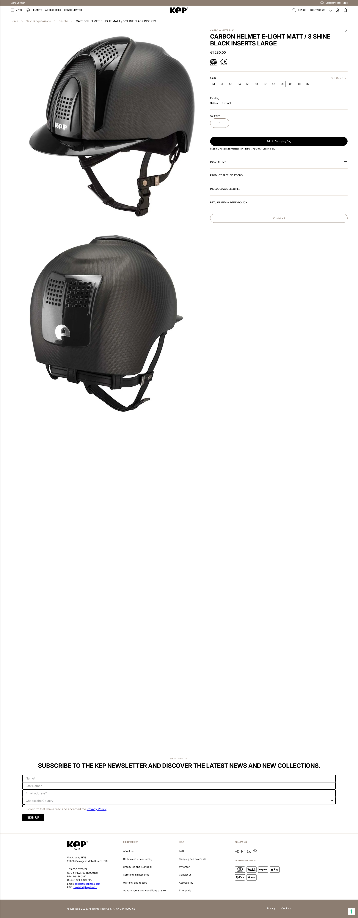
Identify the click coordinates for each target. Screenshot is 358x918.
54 (239, 83)
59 (282, 83)
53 (230, 83)
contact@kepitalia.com (87, 883)
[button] (16, 10)
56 (256, 83)
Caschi (63, 21)
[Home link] (14, 21)
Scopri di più (269, 148)
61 (299, 83)
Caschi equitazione (38, 21)
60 (290, 83)
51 (213, 83)
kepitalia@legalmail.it (85, 887)
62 (307, 83)
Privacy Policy (96, 809)
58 (273, 83)
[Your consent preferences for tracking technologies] (351, 911)
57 (265, 83)
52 (222, 83)
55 (247, 83)
